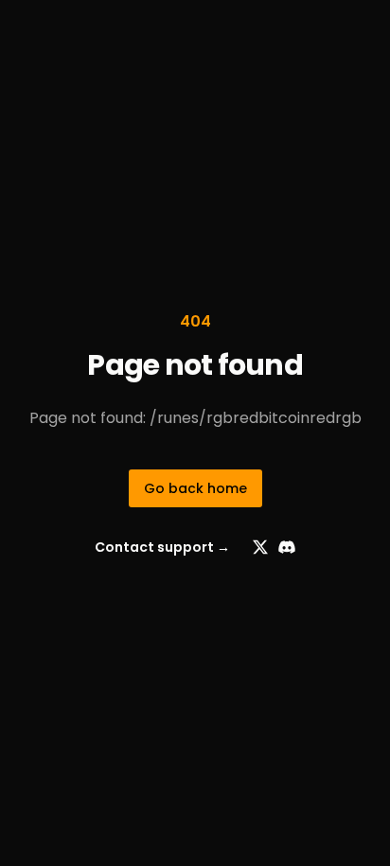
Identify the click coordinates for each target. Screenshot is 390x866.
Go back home (195, 488)
